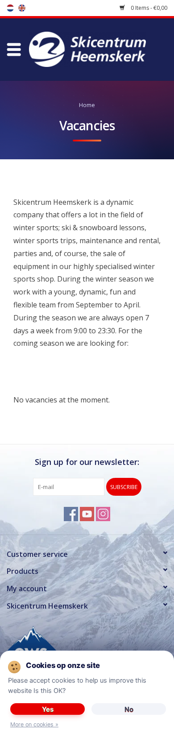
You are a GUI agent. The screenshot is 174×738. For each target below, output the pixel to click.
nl (10, 8)
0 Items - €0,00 (148, 8)
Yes (48, 709)
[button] (14, 49)
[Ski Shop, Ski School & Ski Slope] (101, 49)
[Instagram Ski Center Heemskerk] (103, 514)
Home (87, 105)
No (128, 709)
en (21, 8)
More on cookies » (34, 724)
